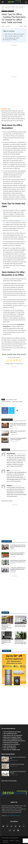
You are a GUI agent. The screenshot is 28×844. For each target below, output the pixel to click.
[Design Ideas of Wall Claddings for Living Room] (7, 635)
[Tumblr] (14, 830)
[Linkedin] (19, 826)
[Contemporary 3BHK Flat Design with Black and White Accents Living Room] (5, 569)
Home (2, 6)
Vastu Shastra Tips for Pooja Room (12, 735)
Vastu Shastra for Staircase (10, 742)
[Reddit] (9, 830)
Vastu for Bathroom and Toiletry (12, 731)
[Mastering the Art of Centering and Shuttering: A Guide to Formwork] (7, 620)
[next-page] (5, 445)
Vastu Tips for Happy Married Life (12, 739)
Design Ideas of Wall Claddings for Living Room (6, 642)
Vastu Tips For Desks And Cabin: (14, 36)
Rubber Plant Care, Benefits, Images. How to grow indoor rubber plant (20, 642)
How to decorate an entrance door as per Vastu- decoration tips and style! (18, 425)
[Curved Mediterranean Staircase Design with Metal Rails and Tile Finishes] (5, 547)
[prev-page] (2, 445)
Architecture (4, 623)
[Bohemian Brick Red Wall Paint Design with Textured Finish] (5, 555)
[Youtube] (18, 830)
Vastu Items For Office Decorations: (14, 34)
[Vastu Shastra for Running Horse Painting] (5, 773)
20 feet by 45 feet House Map (17, 764)
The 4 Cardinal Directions (10, 733)
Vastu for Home (5, 427)
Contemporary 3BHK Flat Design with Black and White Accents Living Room (17, 569)
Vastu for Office (15, 6)
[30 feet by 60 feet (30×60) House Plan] (5, 759)
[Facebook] (7, 826)
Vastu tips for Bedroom (9, 748)
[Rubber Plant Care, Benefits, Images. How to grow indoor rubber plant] (21, 635)
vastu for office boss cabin (11, 399)
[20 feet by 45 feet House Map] (5, 766)
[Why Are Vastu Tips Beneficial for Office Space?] (5, 433)
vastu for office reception (17, 401)
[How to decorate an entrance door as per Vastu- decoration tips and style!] (5, 425)
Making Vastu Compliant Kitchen (12, 737)
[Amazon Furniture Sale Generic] (14, 670)
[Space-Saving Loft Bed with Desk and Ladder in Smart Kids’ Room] (5, 562)
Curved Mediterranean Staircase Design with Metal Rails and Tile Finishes (18, 546)
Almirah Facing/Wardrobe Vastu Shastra (14, 740)
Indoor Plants (18, 638)
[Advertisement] (14, 60)
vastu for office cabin (6, 401)
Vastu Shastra (8, 6)
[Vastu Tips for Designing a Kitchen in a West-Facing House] (5, 440)
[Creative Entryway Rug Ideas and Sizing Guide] (21, 620)
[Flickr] (11, 826)
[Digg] (3, 826)
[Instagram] (15, 826)
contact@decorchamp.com (13, 815)
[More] (17, 410)
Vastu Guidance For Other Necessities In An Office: (11, 38)
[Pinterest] (23, 826)
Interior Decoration (19, 623)
